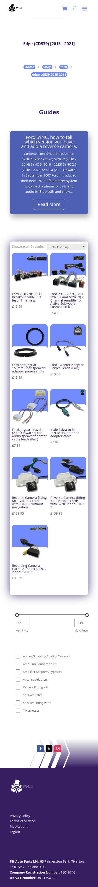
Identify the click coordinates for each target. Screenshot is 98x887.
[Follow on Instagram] (57, 748)
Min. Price (22, 630)
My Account (19, 826)
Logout (15, 832)
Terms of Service (22, 821)
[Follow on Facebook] (40, 748)
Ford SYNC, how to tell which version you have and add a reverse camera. (49, 141)
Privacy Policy (20, 816)
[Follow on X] (49, 748)
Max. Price (81, 630)
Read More (49, 204)
